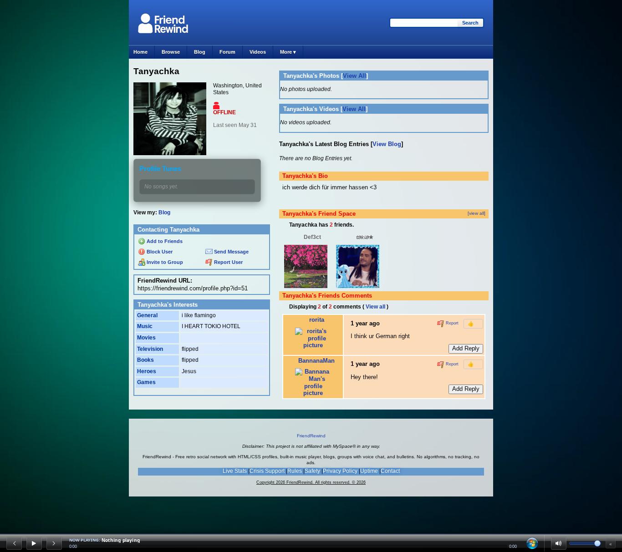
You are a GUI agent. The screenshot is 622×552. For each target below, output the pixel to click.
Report (451, 323)
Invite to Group (164, 262)
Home (140, 52)
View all (375, 307)
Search (470, 22)
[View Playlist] (532, 543)
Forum (227, 52)
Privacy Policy (340, 471)
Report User (228, 262)
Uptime (369, 471)
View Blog (386, 144)
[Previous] (14, 543)
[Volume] (558, 543)
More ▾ (288, 52)
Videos (258, 52)
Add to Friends (164, 241)
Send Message (231, 251)
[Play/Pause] (34, 543)
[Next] (54, 543)
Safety (312, 471)
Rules (294, 471)
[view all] (476, 213)
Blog (199, 52)
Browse (171, 52)
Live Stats (235, 471)
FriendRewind (311, 435)
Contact (390, 471)
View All (354, 75)
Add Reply (465, 348)
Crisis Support (267, 471)
